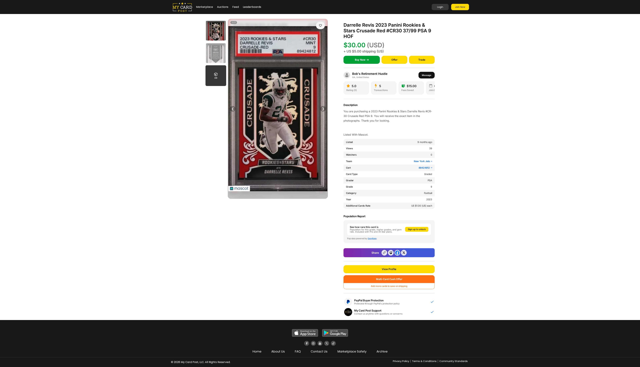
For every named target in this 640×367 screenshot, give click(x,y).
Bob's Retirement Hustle (370, 73)
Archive (382, 351)
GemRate (372, 238)
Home (256, 351)
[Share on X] (404, 253)
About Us (278, 351)
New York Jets (422, 161)
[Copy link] (384, 253)
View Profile (389, 269)
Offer (394, 59)
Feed (235, 7)
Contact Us (319, 351)
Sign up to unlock (417, 229)
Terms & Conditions (424, 361)
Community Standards (453, 361)
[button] (215, 75)
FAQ (298, 351)
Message (426, 75)
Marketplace (204, 7)
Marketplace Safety (352, 351)
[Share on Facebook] (397, 253)
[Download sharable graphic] (391, 253)
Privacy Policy (401, 361)
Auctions (222, 7)
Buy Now (360, 59)
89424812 (424, 168)
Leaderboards (252, 7)
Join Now (460, 7)
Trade (421, 59)
